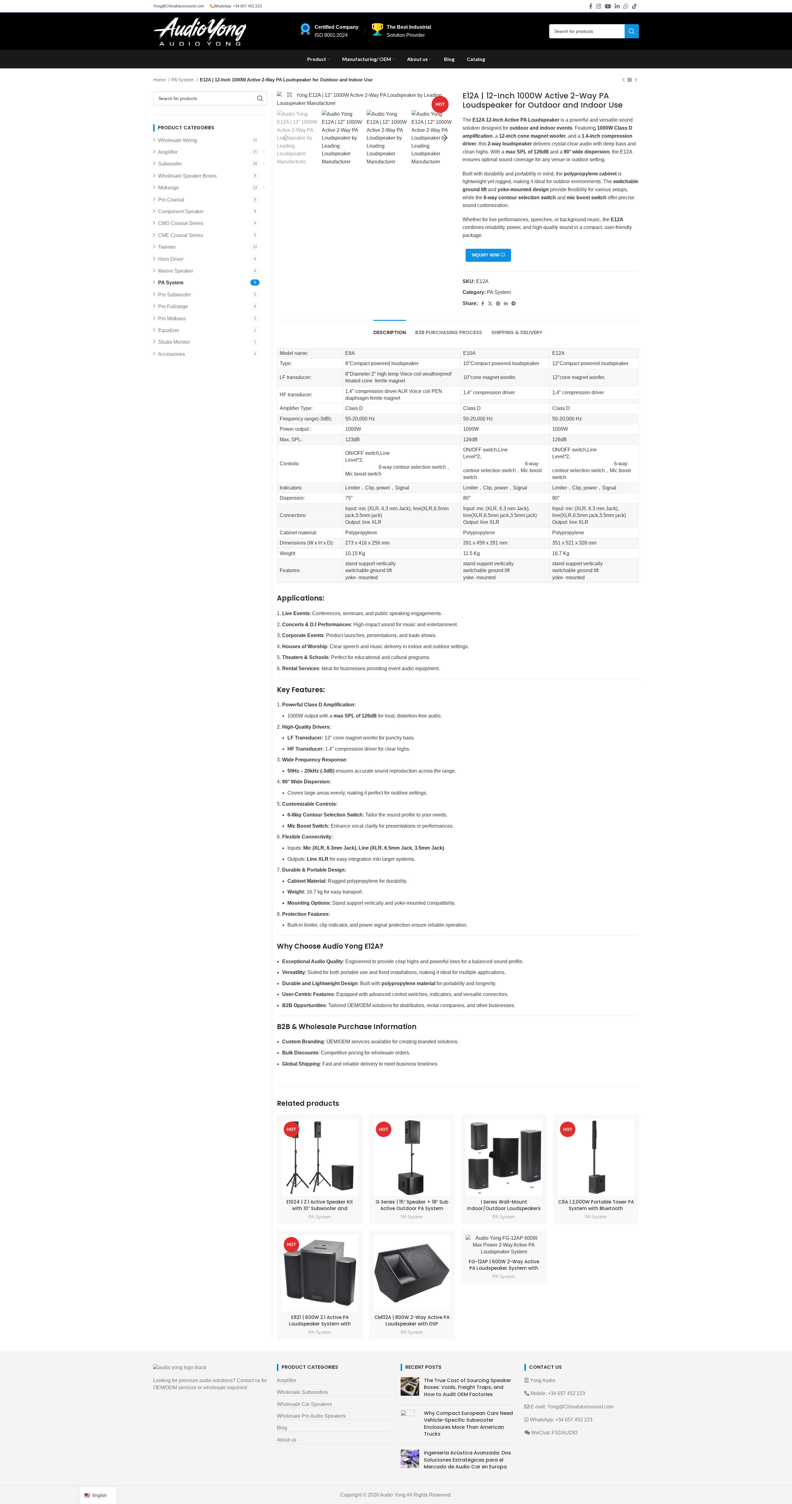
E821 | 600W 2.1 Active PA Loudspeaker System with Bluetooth (320, 1324)
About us (286, 1439)
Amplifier (168, 152)
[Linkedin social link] (617, 6)
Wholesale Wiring (177, 140)
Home (160, 79)
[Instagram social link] (598, 6)
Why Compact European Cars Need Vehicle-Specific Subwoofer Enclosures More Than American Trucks (468, 1423)
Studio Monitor (174, 342)
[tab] (389, 329)
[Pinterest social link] (498, 304)
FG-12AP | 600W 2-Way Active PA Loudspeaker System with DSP (504, 1268)
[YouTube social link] (608, 6)
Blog (282, 1427)
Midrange (168, 187)
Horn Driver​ (170, 259)
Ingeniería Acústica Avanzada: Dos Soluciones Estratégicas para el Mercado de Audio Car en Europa (467, 1459)
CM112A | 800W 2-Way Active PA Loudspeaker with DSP (412, 1320)
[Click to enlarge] (289, 94)
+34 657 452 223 (247, 6)
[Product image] (320, 1157)
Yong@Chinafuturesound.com (178, 6)
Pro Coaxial (171, 199)
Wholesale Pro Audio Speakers (311, 1416)
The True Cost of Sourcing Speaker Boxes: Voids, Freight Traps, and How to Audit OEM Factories (467, 1387)
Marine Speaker (175, 271)
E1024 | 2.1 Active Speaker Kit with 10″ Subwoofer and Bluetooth (319, 1208)
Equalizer (168, 330)
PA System (183, 79)
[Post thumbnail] (410, 1388)
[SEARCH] (632, 31)
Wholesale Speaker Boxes (187, 176)
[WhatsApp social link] (626, 6)
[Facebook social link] (590, 6)
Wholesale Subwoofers (302, 1392)
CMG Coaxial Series (180, 223)
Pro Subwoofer (174, 294)
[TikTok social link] (634, 6)
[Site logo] (199, 30)
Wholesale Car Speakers (304, 1404)
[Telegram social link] (514, 304)
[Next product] (636, 80)
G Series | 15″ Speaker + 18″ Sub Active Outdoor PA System (412, 1205)
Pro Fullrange (173, 306)
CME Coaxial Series (180, 235)
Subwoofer (170, 163)
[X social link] (490, 304)
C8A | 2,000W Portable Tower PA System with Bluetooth (596, 1205)
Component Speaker (181, 211)
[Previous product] (623, 80)
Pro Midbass (172, 318)
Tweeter (167, 247)
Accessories (171, 354)
